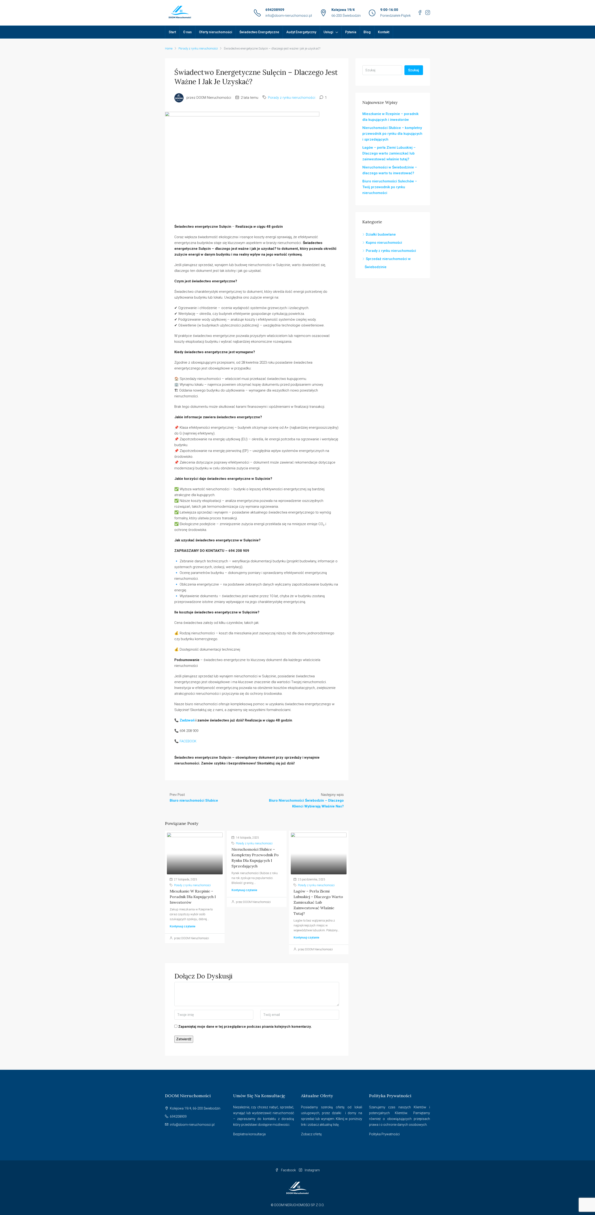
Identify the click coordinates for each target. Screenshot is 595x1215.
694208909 (274, 10)
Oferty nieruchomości (215, 32)
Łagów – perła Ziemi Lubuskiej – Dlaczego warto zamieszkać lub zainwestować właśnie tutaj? (318, 902)
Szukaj (413, 70)
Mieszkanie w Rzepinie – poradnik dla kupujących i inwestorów (193, 897)
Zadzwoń (187, 720)
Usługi (328, 32)
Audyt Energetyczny (301, 32)
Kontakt (383, 32)
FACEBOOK (188, 741)
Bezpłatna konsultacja (249, 1134)
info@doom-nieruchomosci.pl (288, 15)
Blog (367, 32)
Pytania (350, 32)
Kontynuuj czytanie (182, 926)
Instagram (312, 1170)
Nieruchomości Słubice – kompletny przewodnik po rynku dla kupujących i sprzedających (392, 134)
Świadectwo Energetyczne (259, 32)
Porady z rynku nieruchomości (198, 48)
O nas (187, 32)
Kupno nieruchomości (384, 242)
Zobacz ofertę (311, 1134)
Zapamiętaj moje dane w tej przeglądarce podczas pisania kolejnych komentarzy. (245, 1026)
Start (172, 32)
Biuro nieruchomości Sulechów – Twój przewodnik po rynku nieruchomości (389, 187)
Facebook (288, 1170)
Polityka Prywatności (384, 1134)
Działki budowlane (381, 234)
